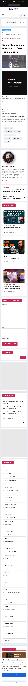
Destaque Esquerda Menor (10, 545)
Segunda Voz (7, 596)
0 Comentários (6, 40)
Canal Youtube (19, 32)
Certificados (7, 528)
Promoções (7, 589)
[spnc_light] (24, 15)
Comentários (4, 304)
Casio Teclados (8, 524)
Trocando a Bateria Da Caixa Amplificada (12, 228)
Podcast (6, 582)
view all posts (5, 180)
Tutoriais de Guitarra (9, 623)
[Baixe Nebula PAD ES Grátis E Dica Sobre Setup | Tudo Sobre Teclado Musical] (14, 276)
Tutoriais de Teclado (9, 626)
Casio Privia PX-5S (8, 514)
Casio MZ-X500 (8, 511)
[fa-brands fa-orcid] (17, 5)
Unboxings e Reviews (9, 633)
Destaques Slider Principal (10, 555)
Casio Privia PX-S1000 (9, 521)
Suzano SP (7, 36)
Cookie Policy (9, 670)
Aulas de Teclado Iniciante (10, 487)
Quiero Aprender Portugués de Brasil (12, 592)
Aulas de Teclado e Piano (10, 483)
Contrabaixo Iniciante (9, 531)
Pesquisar (7, 352)
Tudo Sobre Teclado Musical (10, 620)
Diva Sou (6, 558)
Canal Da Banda (14, 32)
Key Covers (7, 572)
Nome (3, 319)
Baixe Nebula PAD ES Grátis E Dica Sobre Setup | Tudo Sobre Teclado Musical (12, 287)
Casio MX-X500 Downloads (10, 507)
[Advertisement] (14, 376)
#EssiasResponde (8, 466)
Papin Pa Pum (7, 579)
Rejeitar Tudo (14, 683)
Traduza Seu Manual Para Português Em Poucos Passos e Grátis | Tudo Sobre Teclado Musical (13, 401)
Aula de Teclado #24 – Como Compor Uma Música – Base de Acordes (12, 197)
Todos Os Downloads (9, 616)
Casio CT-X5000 (8, 500)
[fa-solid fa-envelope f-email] (19, 5)
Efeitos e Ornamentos (9, 565)
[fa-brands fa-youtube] (9, 5)
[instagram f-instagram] (11, 5)
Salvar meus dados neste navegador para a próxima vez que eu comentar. (13, 337)
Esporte (6, 569)
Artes (6, 470)
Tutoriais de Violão (8, 630)
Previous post (6, 187)
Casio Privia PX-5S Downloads (10, 517)
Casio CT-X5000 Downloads (10, 504)
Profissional (7, 586)
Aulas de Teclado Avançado (10, 480)
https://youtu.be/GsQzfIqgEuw (17, 116)
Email (3, 327)
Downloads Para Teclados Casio (11, 562)
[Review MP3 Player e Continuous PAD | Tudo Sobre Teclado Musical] (14, 246)
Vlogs (6, 637)
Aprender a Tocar (7, 32)
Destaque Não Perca (9, 548)
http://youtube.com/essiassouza (9, 113)
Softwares (6, 599)
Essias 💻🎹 (13, 9)
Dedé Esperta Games (9, 541)
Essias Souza (14, 34)
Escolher (14, 679)
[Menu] (3, 15)
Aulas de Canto (8, 473)
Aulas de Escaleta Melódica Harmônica (12, 477)
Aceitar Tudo (14, 675)
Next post (5, 194)
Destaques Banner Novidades (10, 552)
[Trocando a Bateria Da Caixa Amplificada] (14, 217)
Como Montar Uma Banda (7, 34)
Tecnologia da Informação (10, 609)
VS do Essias (7, 640)
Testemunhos (7, 613)
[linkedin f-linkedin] (13, 5)
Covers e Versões (8, 534)
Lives (6, 575)
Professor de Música (17, 138)
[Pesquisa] (21, 15)
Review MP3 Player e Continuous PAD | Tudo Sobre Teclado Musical (13, 258)
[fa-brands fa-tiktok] (15, 5)
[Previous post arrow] (24, 189)
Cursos (6, 538)
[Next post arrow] (24, 197)
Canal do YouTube (6, 30)
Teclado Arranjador (8, 603)
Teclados (6, 606)
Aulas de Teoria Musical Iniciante (11, 490)
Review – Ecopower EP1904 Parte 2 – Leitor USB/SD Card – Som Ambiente (13, 190)
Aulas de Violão (8, 494)
